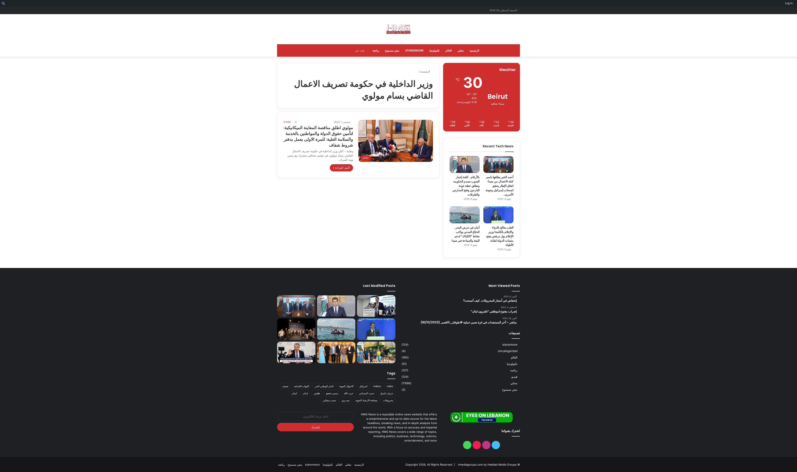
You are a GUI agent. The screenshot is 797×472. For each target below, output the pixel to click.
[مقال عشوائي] (286, 10)
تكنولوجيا (434, 50)
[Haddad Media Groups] (398, 29)
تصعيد (285, 386)
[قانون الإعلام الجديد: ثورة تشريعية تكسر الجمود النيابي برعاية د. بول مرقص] (376, 306)
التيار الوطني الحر (324, 386)
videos (377, 386)
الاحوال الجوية (346, 386)
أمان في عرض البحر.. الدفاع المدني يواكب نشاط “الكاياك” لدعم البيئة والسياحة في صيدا (466, 234)
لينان (294, 393)
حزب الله (348, 393)
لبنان (305, 393)
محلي (461, 50)
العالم (448, 50)
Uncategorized (507, 351)
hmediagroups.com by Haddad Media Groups (487, 464)
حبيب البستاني (366, 393)
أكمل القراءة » (341, 167)
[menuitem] (795, 3)
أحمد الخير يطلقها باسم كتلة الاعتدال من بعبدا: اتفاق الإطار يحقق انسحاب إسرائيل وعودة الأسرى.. (499, 186)
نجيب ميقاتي (329, 400)
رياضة (376, 50)
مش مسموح (392, 50)
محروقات (388, 400)
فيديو (514, 376)
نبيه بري (346, 400)
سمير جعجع (332, 393)
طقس (317, 393)
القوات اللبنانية (301, 386)
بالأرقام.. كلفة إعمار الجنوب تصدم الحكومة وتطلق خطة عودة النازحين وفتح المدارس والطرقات (466, 186)
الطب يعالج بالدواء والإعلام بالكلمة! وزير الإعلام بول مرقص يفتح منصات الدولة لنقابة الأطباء (499, 236)
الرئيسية (474, 50)
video (390, 386)
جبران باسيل (386, 393)
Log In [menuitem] (789, 3)
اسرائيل (363, 386)
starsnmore (414, 50)
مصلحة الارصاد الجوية (366, 400)
